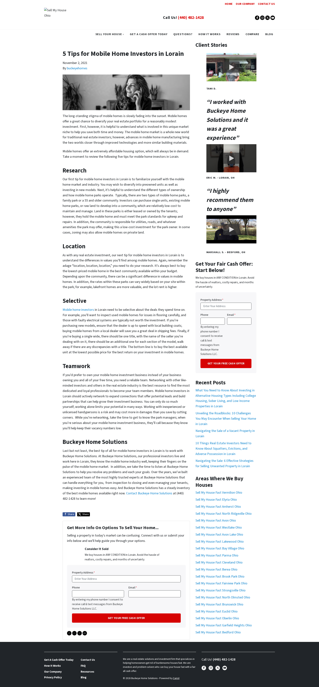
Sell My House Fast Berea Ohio (216, 569)
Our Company (245, 4)
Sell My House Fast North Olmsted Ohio (222, 597)
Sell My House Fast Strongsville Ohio (220, 590)
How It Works (209, 34)
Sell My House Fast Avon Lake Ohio (219, 534)
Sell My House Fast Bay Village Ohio (219, 548)
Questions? (182, 34)
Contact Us (266, 4)
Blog (269, 34)
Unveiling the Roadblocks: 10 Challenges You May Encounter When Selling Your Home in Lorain (225, 418)
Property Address (83, 573)
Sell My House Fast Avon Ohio (215, 520)
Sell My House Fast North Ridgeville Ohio (223, 513)
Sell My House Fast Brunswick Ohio (219, 604)
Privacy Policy (53, 677)
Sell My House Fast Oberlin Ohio (217, 618)
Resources (87, 672)
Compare (252, 34)
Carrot (176, 678)
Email (132, 588)
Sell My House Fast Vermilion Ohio (218, 492)
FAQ (83, 666)
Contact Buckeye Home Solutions (149, 493)
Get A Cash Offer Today (148, 34)
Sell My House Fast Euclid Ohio (216, 611)
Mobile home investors (78, 309)
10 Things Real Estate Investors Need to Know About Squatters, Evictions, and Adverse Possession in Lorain (223, 448)
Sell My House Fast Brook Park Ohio (219, 576)
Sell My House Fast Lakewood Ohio (219, 541)
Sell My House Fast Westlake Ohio (218, 527)
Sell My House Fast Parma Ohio (216, 555)
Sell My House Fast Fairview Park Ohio (221, 583)
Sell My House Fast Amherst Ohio (218, 506)
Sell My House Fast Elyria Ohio (216, 499)
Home (228, 4)
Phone (76, 588)
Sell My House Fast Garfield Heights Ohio (223, 625)
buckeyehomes (77, 68)
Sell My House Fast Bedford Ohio (218, 632)
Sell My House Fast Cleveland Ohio (219, 562)
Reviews (233, 34)
